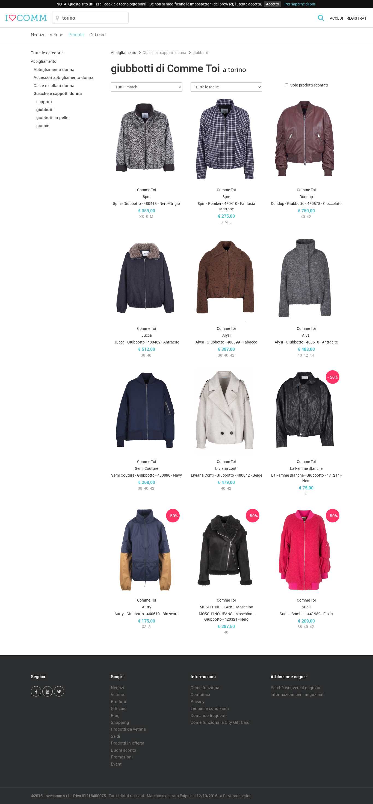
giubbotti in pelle (52, 117)
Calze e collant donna (54, 85)
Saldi (115, 736)
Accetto (272, 4)
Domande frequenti (209, 715)
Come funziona (205, 687)
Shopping (120, 722)
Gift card (97, 34)
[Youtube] (47, 691)
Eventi (117, 764)
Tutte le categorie (47, 52)
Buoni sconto (123, 750)
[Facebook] (36, 691)
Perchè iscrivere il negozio (295, 687)
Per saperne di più (300, 4)
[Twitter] (59, 691)
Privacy (198, 701)
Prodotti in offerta (127, 743)
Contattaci (200, 694)
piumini (43, 125)
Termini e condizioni (210, 708)
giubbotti (45, 109)
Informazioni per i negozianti (298, 694)
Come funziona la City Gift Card (220, 722)
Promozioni (122, 757)
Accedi (336, 18)
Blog (115, 715)
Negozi (37, 34)
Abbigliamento (43, 61)
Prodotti (76, 34)
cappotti (44, 101)
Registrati (357, 18)
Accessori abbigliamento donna (63, 77)
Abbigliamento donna (54, 69)
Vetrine (56, 34)
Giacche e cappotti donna (58, 93)
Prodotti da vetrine (128, 729)
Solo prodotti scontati (309, 85)
